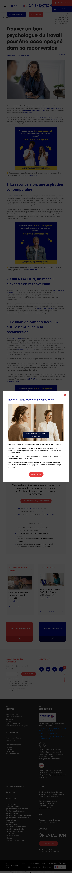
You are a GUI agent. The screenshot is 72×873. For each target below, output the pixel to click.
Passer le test (36, 474)
